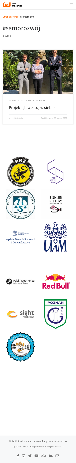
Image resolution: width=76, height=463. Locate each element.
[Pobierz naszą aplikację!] (51, 456)
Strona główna (10, 16)
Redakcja (18, 118)
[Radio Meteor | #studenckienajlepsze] (12, 4)
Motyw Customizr (55, 446)
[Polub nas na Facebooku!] (18, 456)
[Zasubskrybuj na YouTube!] (36, 456)
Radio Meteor (25, 441)
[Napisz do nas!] (57, 456)
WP (24, 446)
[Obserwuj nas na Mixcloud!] (43, 456)
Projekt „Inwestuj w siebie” (32, 107)
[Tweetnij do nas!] (30, 456)
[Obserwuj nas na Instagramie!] (23, 456)
